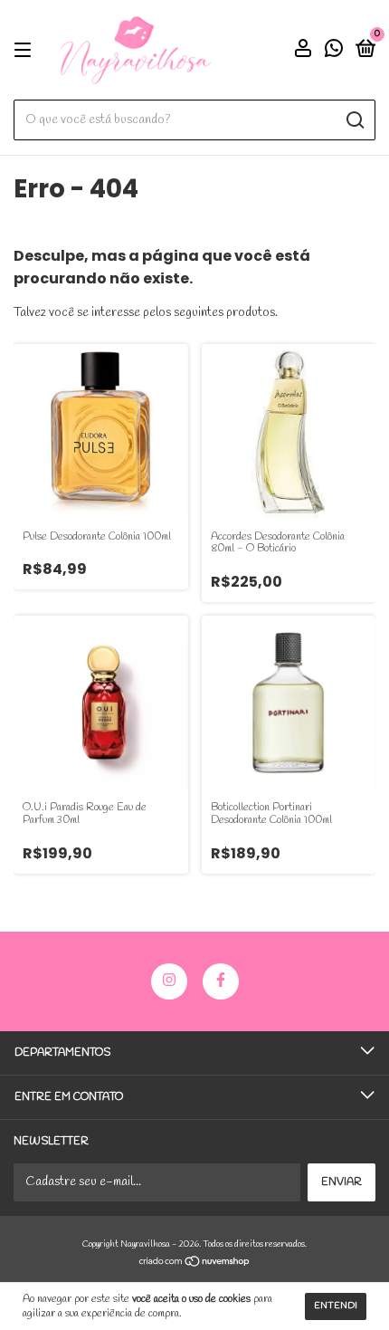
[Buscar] (354, 120)
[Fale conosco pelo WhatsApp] (333, 52)
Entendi (335, 1306)
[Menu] (26, 50)
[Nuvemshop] (194, 1264)
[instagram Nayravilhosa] (169, 981)
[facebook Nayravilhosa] (221, 981)
